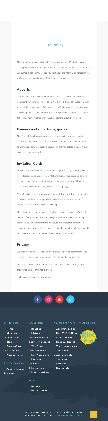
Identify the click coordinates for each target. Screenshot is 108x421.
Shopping (61, 359)
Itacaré (35, 386)
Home (9, 328)
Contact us (12, 337)
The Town (37, 346)
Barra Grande (39, 390)
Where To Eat (64, 337)
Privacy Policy (14, 354)
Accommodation (66, 328)
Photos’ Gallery (40, 372)
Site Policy (12, 350)
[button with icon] (37, 299)
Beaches (36, 328)
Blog (9, 341)
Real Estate (63, 367)
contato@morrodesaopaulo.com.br (68, 415)
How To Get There (67, 333)
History (35, 333)
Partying (36, 359)
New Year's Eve (40, 354)
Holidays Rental (65, 341)
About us (11, 333)
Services (61, 363)
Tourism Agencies (66, 346)
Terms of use (14, 346)
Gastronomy (38, 350)
